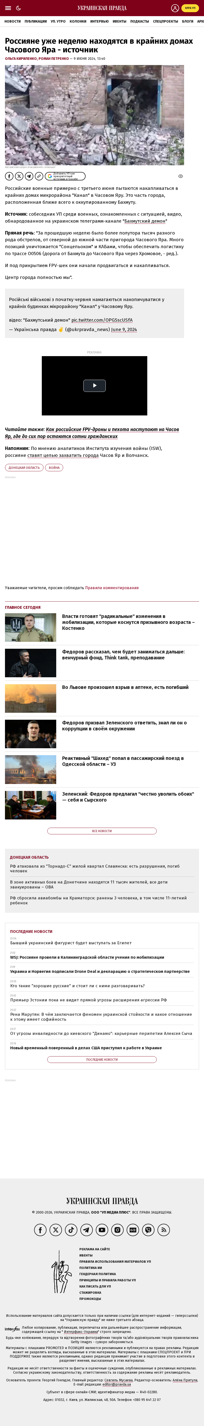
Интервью (99, 21)
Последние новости (31, 931)
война (54, 468)
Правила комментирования (112, 587)
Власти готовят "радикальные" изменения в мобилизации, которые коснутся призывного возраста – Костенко (128, 622)
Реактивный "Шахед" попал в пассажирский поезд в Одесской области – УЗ (123, 761)
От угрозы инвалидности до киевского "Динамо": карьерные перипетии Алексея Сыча (101, 1033)
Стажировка (90, 1292)
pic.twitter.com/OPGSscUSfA (102, 320)
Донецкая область (24, 468)
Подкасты (139, 21)
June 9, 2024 (124, 329)
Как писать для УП (95, 1286)
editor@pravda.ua (116, 1384)
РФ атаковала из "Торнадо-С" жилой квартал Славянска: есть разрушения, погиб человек (95, 869)
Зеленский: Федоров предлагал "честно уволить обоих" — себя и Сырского (128, 797)
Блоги (187, 21)
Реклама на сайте (94, 1249)
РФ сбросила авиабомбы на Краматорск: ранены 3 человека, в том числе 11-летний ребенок (98, 900)
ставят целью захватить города (63, 455)
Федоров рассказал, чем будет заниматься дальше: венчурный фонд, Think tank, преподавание (123, 655)
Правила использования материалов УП (115, 1261)
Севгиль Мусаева (118, 1380)
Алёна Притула (185, 1380)
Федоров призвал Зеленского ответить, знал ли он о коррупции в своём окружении (124, 726)
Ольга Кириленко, (22, 59)
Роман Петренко (54, 59)
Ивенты (119, 21)
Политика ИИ (90, 1268)
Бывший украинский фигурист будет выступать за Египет (71, 943)
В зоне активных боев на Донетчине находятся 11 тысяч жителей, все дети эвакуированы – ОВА (89, 885)
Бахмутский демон (144, 221)
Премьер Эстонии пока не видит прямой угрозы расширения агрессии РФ (88, 1000)
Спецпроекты (165, 21)
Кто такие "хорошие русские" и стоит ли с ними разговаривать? (77, 985)
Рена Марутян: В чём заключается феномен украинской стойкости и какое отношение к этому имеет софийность (101, 1017)
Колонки (78, 21)
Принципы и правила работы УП (107, 1280)
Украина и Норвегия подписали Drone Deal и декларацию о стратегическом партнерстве (100, 971)
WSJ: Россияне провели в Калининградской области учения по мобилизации (87, 957)
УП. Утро (58, 21)
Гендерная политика (97, 1274)
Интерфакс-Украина (81, 1332)
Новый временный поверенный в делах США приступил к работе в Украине (86, 1048)
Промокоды (90, 1299)
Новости (12, 21)
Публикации (36, 21)
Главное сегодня (23, 607)
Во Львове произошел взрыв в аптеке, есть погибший (125, 687)
